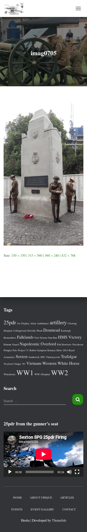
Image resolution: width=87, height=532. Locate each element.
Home (17, 497)
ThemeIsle (59, 520)
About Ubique (41, 497)
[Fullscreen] (77, 471)
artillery (58, 322)
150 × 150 (18, 255)
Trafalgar (69, 356)
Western (49, 363)
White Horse (69, 363)
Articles (67, 497)
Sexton (22, 356)
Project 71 (23, 350)
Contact (69, 509)
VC (23, 363)
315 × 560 (35, 255)
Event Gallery (42, 509)
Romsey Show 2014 (57, 350)
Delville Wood (34, 330)
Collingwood (19, 330)
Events (16, 509)
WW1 (25, 372)
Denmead (51, 330)
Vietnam (33, 363)
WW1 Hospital (42, 374)
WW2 (59, 372)
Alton (33, 323)
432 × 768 (68, 255)
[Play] (9, 471)
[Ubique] (16, 8)
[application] (43, 454)
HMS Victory (70, 337)
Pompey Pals (10, 350)
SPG (42, 357)
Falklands (25, 337)
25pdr (10, 322)
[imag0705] (43, 174)
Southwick (34, 357)
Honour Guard (11, 344)
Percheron (77, 344)
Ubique (17, 363)
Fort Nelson (41, 337)
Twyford (8, 363)
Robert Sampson (37, 350)
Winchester (9, 374)
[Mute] (69, 471)
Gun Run (52, 337)
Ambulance (43, 323)
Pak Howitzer (64, 344)
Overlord (48, 344)
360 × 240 (52, 255)
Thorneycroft (53, 357)
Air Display (23, 323)
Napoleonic (30, 344)
